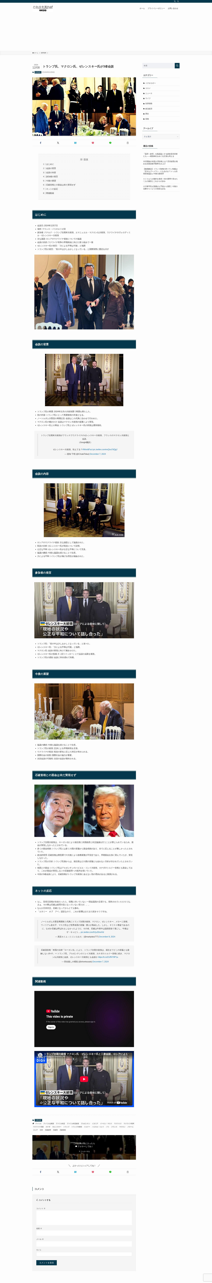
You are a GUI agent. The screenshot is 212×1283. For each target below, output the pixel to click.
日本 (41, 1130)
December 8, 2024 (107, 937)
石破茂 (55, 1130)
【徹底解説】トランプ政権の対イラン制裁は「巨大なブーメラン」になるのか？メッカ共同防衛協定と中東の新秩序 (160, 171)
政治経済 (148, 109)
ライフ (148, 98)
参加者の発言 (52, 177)
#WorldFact (87, 449)
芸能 (147, 119)
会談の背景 (51, 168)
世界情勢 (38, 72)
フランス (114, 1127)
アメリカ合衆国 (49, 1123)
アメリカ (38, 1123)
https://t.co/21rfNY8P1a (108, 957)
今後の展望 (51, 181)
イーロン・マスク (106, 1123)
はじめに (50, 164)
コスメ (148, 88)
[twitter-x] (174, 1)
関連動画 (50, 193)
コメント (40, 1208)
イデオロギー (150, 83)
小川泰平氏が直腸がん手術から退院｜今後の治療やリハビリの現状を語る (160, 187)
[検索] (178, 1)
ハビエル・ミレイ (98, 1127)
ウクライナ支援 (38, 1127)
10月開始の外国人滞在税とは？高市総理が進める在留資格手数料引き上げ (160, 162)
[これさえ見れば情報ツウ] (42, 8)
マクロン (122, 1127)
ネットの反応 (52, 189)
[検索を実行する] (177, 65)
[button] (40, 143)
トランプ (66, 1127)
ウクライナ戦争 (129, 1123)
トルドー (87, 1127)
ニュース (148, 93)
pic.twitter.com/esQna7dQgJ (105, 449)
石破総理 (48, 1130)
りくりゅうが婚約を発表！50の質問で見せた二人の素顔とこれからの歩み (160, 180)
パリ (107, 1127)
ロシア (35, 1130)
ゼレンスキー (56, 1127)
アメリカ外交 (60, 1123)
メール (40, 1239)
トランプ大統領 (77, 1127)
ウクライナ (118, 1123)
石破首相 (63, 1130)
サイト (38, 1250)
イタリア (95, 1123)
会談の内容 (51, 172)
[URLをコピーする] (127, 143)
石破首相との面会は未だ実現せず (61, 185)
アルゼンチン (85, 1123)
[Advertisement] (106, 32)
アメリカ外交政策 (73, 1123)
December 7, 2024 (98, 454)
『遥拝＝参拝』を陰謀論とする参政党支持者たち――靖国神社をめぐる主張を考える (160, 155)
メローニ (130, 1127)
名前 (39, 1228)
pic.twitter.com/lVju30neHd (92, 932)
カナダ (48, 1127)
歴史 (147, 114)
